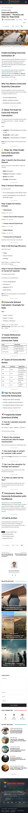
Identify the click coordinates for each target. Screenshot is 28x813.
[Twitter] (15, 574)
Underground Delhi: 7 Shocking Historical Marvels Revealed (18, 759)
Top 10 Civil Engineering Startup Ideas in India (21, 554)
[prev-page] (2, 670)
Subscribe (22, 714)
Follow (14, 714)
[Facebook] (12, 574)
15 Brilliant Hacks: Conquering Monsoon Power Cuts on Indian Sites (14, 664)
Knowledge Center (9, 7)
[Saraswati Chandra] (14, 2)
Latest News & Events (14, 661)
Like (5, 714)
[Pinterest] (16, 802)
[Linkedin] (12, 802)
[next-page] (5, 670)
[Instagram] (8, 802)
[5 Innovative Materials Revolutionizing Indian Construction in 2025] (14, 597)
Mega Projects (14, 633)
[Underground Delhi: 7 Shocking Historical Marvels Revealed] (5, 758)
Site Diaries (12, 756)
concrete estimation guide (7, 534)
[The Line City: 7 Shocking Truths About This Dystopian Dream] (14, 625)
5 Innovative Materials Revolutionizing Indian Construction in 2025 (14, 608)
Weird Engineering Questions (17, 766)
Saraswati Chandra (10, 19)
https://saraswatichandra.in (14, 572)
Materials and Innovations (14, 605)
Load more (13, 774)
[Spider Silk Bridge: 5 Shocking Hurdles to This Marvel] (5, 768)
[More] (21, 26)
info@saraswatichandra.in (17, 798)
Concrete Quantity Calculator (8, 536)
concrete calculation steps (11, 532)
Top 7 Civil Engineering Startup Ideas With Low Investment (7, 555)
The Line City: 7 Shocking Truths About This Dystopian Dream (14, 636)
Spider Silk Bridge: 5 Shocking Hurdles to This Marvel (18, 768)
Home (2, 7)
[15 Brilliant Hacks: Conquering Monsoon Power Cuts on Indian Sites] (14, 653)
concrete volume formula (7, 538)
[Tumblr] (20, 802)
